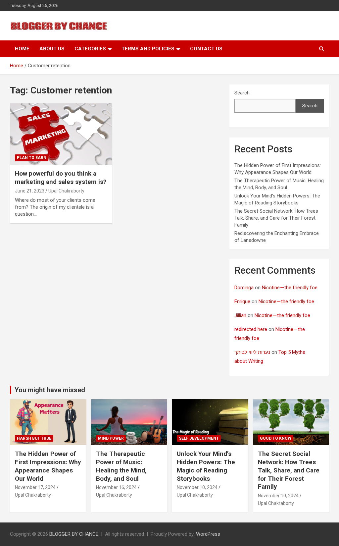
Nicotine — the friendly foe (289, 288)
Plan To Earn (31, 157)
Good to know (275, 438)
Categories (90, 49)
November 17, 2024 (35, 487)
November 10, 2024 (197, 487)
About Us (52, 49)
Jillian (240, 315)
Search (242, 93)
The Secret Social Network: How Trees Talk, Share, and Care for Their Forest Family (276, 218)
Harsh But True (34, 438)
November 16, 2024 (116, 487)
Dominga (244, 288)
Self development (199, 438)
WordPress (208, 534)
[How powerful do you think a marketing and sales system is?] (61, 134)
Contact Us (206, 49)
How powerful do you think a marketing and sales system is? (60, 178)
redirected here (250, 329)
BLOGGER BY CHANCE (73, 534)
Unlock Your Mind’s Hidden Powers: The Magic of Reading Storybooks (206, 466)
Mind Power (111, 438)
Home (22, 49)
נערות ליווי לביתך (252, 352)
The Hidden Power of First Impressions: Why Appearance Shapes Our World (48, 466)
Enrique (242, 301)
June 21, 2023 (29, 190)
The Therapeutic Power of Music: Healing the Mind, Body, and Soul (121, 466)
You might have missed (50, 390)
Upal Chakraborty (66, 190)
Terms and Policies (147, 49)
